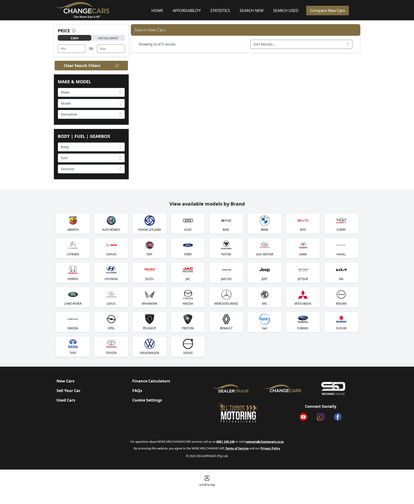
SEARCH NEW (252, 10)
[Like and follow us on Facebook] (338, 417)
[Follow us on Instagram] (320, 417)
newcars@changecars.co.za (264, 442)
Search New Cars (150, 30)
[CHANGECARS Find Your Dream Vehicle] (282, 388)
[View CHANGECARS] (102, 10)
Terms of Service (237, 448)
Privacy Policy (270, 448)
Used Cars (66, 400)
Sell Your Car (68, 390)
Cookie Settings (147, 400)
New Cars (66, 381)
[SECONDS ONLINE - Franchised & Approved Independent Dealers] (333, 388)
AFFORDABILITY (187, 10)
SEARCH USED (286, 10)
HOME (157, 10)
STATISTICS (220, 10)
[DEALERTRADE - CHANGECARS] (232, 388)
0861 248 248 (225, 442)
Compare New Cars (327, 10)
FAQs (137, 390)
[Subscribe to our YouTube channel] (303, 417)
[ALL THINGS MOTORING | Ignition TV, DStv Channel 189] (245, 412)
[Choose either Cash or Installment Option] (74, 31)
